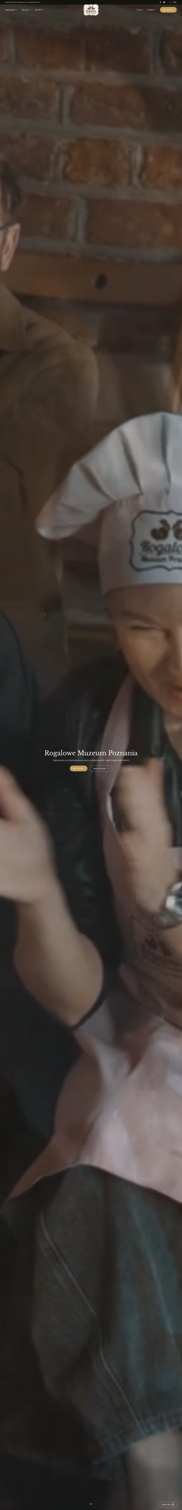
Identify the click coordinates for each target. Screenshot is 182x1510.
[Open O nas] (142, 10)
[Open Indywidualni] (16, 10)
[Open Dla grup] (30, 10)
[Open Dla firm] (42, 10)
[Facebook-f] (160, 2)
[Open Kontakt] (155, 10)
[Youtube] (164, 2)
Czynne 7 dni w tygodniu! (14, 2)
